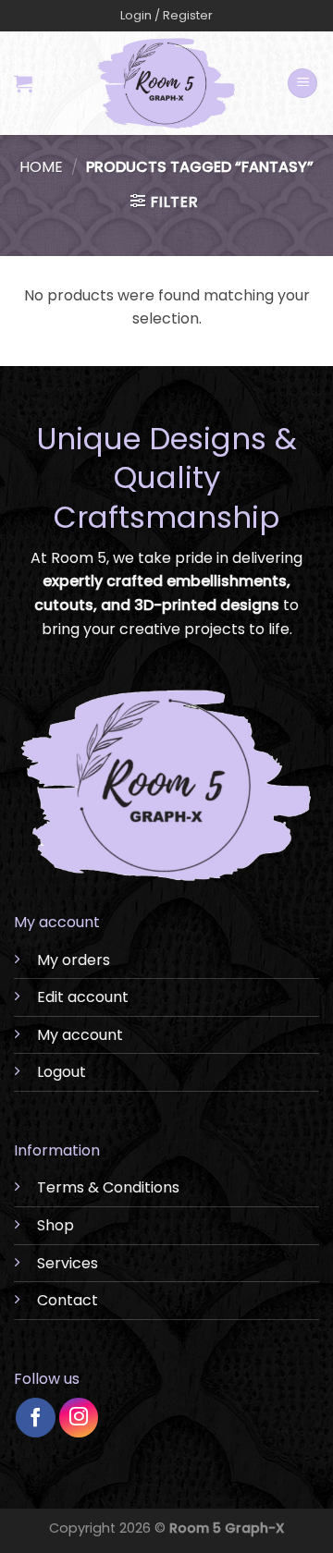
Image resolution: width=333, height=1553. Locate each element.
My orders (73, 960)
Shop (55, 1225)
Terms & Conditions (108, 1187)
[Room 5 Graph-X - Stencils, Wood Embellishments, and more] (167, 83)
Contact (67, 1300)
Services (67, 1263)
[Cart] (23, 83)
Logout (61, 1071)
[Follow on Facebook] (36, 1417)
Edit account (83, 997)
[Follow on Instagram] (79, 1417)
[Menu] (302, 83)
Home (41, 166)
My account (80, 1035)
